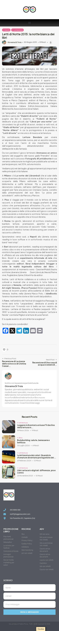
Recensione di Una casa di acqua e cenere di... (44, 363)
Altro (20, 437)
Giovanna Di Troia (14, 42)
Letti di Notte (21, 83)
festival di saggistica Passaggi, (40, 300)
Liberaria (15, 272)
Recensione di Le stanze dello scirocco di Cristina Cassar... (14, 363)
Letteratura (18, 30)
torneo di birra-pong (33, 229)
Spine (20, 275)
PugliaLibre (12, 275)
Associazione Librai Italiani (26, 109)
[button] (29, 23)
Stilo (26, 275)
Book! (45, 249)
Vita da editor (36, 275)
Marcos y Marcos (47, 100)
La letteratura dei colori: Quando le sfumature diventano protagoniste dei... (36, 456)
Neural (47, 272)
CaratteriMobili (43, 269)
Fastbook (34, 103)
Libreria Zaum (27, 272)
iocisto (53, 236)
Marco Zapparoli (19, 100)
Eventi (7, 30)
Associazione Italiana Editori (19, 106)
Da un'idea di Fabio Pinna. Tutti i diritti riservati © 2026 (29, 624)
